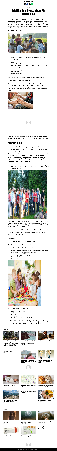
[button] (4, 1)
